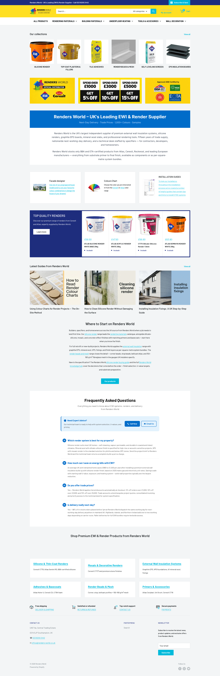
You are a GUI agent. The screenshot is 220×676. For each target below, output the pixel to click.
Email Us (150, 424)
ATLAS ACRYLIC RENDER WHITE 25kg (121, 245)
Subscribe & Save (181, 2)
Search (127, 628)
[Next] (190, 234)
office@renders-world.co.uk (43, 643)
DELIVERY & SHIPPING (44, 609)
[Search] (153, 11)
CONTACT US (125, 609)
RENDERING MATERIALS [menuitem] (63, 21)
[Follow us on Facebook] (180, 668)
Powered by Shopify (37, 667)
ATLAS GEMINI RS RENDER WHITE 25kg (175, 245)
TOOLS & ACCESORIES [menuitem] (148, 21)
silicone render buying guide (117, 362)
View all (187, 34)
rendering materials (118, 334)
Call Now (133, 424)
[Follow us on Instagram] (184, 668)
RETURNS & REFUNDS (86, 609)
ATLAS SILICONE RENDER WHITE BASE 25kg (94, 245)
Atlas (122, 188)
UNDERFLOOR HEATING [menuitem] (119, 21)
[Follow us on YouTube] (188, 668)
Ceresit (115, 188)
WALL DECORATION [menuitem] (175, 21)
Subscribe (166, 652)
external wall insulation (132, 346)
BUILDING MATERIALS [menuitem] (92, 21)
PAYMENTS (166, 609)
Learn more (41, 232)
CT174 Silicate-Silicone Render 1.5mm (147, 245)
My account (166, 12)
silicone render (91, 334)
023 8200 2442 (39, 638)
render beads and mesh (79, 353)
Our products (110, 381)
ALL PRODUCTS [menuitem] (41, 21)
